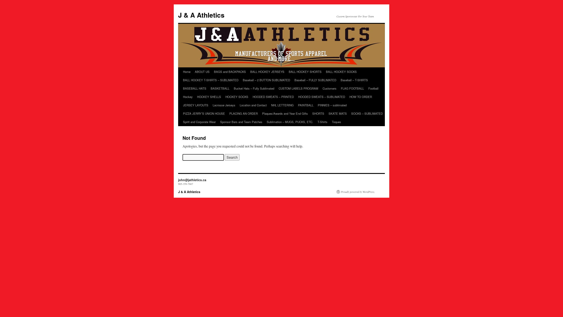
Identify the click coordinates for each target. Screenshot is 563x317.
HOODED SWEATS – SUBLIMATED (321, 97)
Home (186, 72)
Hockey (188, 97)
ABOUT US (202, 72)
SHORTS (318, 113)
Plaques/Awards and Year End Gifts (285, 113)
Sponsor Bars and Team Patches (241, 122)
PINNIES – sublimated (332, 105)
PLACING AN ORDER (243, 113)
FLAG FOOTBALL (352, 88)
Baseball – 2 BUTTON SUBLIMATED (266, 80)
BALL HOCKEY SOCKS (341, 72)
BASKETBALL (220, 88)
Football (373, 88)
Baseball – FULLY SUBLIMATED (315, 80)
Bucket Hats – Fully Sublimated (254, 88)
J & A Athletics (201, 15)
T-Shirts (322, 122)
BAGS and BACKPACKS (230, 72)
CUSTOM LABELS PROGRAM (298, 88)
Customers (329, 88)
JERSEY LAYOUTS (195, 105)
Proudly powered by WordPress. (358, 192)
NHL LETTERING (282, 105)
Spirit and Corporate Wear (199, 122)
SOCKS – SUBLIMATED (367, 113)
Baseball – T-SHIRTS (354, 80)
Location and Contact (253, 105)
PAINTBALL (305, 105)
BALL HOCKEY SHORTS (305, 72)
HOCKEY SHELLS (209, 97)
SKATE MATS (338, 113)
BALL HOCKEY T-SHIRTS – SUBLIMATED (210, 80)
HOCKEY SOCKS (236, 97)
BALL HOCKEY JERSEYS (267, 72)
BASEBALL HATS (194, 88)
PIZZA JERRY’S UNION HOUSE (204, 113)
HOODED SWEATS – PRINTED (273, 97)
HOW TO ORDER (360, 97)
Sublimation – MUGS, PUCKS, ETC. (290, 122)
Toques (336, 122)
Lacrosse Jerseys (224, 105)
